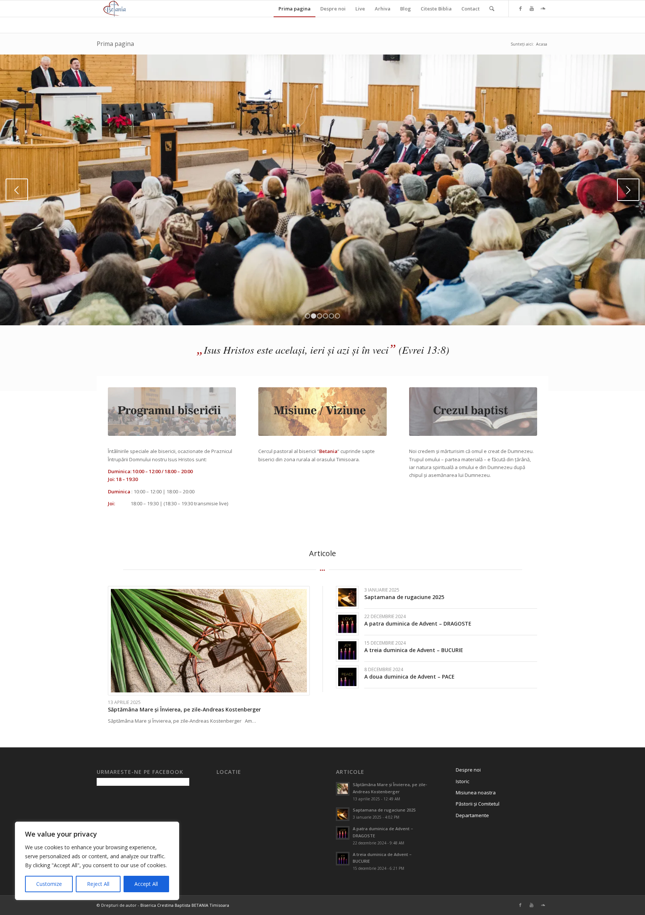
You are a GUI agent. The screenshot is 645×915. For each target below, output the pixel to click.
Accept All (146, 883)
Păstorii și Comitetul (477, 803)
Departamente (472, 815)
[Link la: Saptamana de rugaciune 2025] (347, 597)
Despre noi (468, 769)
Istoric (462, 781)
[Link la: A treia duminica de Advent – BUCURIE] (347, 650)
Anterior (17, 190)
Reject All (98, 883)
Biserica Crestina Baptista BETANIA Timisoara (184, 905)
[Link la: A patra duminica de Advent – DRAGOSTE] (347, 624)
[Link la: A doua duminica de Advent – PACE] (347, 677)
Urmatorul (628, 190)
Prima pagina (115, 44)
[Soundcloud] (542, 8)
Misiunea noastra (476, 792)
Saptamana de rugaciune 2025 (404, 597)
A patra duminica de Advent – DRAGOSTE (417, 623)
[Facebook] (520, 8)
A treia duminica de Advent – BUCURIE (413, 650)
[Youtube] (531, 8)
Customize (49, 883)
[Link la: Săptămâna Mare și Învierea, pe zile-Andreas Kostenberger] (209, 640)
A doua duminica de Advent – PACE (409, 676)
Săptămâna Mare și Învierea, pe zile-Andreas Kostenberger (184, 709)
